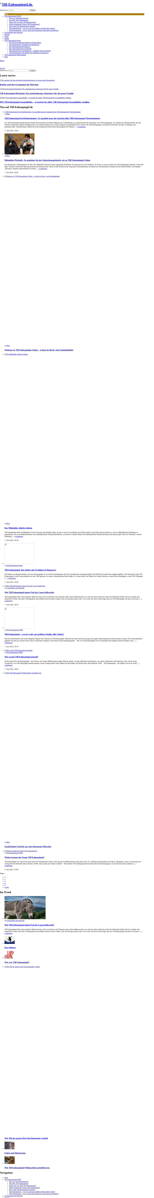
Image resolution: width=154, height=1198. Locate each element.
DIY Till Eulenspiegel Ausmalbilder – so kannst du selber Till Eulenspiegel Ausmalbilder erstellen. (45, 102)
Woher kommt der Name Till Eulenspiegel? (24, 24)
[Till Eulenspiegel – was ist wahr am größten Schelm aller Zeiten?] (74, 618)
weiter (7, 887)
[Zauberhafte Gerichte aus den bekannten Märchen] (74, 756)
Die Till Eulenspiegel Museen (19, 47)
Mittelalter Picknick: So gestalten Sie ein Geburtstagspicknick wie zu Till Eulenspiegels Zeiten (47, 160)
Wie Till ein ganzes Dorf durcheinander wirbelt (26, 1138)
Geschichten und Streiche (14, 32)
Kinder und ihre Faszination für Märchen (19, 84)
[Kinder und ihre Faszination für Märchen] (72, 80)
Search (32, 10)
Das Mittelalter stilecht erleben (18, 528)
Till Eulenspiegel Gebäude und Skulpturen (24, 45)
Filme (7, 36)
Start (6, 14)
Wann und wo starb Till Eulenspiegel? (22, 22)
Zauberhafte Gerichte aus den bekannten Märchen (28, 846)
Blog (6, 57)
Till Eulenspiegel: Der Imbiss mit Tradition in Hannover (29, 53)
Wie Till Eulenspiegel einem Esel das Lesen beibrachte (29, 592)
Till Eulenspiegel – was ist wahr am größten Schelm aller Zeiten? (32, 28)
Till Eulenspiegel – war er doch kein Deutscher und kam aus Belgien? (34, 30)
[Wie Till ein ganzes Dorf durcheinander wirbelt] (74, 1050)
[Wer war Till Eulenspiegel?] (74, 955)
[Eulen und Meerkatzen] (74, 1146)
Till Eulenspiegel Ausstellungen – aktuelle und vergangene (30, 51)
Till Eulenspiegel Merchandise (15, 55)
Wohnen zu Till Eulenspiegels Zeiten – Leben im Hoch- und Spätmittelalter (39, 350)
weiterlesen (82, 127)
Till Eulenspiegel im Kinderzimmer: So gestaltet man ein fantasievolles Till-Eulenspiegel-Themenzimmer (52, 118)
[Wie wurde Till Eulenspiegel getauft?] (74, 650)
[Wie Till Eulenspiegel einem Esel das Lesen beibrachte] (74, 586)
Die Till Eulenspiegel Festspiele (20, 49)
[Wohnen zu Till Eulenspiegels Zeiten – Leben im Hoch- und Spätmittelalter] (74, 260)
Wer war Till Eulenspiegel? (18, 18)
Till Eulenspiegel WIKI (13, 16)
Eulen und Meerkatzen (15, 1153)
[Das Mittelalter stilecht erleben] (74, 438)
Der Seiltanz (10, 947)
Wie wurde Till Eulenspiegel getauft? (22, 26)
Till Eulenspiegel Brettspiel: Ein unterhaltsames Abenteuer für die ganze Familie (37, 93)
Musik (7, 38)
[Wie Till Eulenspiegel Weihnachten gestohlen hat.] (74, 1160)
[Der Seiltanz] (74, 940)
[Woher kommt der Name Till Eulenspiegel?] (74, 851)
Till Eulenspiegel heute (13, 41)
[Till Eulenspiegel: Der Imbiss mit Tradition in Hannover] (74, 554)
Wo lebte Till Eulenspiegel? (19, 20)
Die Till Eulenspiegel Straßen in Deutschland (25, 43)
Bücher (7, 34)
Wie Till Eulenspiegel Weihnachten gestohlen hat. (27, 1168)
